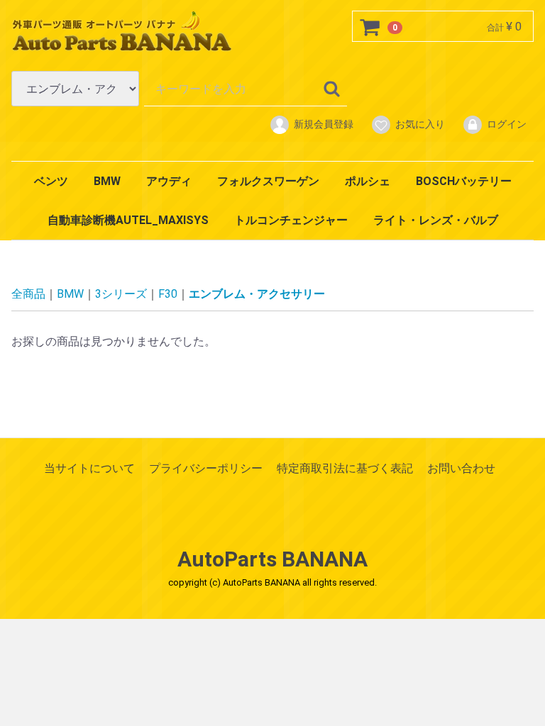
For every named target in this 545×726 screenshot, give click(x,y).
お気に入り (420, 124)
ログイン (507, 124)
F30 (167, 294)
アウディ (169, 181)
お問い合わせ (461, 468)
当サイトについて (89, 468)
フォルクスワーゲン (268, 181)
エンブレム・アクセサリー (257, 294)
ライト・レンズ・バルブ (435, 220)
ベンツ (51, 181)
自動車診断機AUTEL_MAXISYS (128, 220)
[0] (370, 27)
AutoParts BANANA (272, 559)
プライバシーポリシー (206, 468)
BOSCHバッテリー (464, 181)
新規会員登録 (323, 124)
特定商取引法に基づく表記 (345, 468)
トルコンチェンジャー (291, 220)
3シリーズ (121, 294)
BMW (107, 181)
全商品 (28, 294)
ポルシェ (367, 181)
